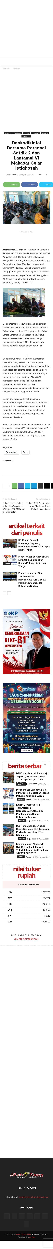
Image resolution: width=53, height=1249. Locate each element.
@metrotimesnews (26, 939)
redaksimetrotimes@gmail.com (33, 1197)
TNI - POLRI (26, 136)
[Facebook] (21, 486)
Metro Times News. (24, 1234)
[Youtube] (45, 1216)
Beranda (6, 68)
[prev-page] (4, 593)
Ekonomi (7, 564)
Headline (16, 68)
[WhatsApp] (14, 486)
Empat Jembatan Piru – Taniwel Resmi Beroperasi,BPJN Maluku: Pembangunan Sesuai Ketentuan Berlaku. (32, 580)
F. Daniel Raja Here (31, 784)
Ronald (14, 175)
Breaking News (9, 547)
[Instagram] (14, 1216)
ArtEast (32, 1237)
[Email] (47, 486)
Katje (29, 821)
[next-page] (9, 593)
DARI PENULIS (26, 532)
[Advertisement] (26, 30)
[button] (4, 62)
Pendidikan (35, 133)
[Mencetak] (40, 486)
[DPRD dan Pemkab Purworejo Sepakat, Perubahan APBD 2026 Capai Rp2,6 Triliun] (10, 543)
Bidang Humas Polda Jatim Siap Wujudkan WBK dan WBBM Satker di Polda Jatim (13, 507)
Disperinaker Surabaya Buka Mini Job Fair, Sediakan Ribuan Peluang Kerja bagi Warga (32, 792)
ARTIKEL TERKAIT (26, 525)
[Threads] (26, 1224)
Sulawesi (45, 133)
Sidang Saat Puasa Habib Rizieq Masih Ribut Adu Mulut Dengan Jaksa (38, 506)
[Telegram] (34, 486)
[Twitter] (27, 486)
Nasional (26, 133)
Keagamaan (17, 133)
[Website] (37, 1216)
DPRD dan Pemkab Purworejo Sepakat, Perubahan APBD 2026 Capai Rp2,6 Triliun (32, 776)
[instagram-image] (13, 958)
